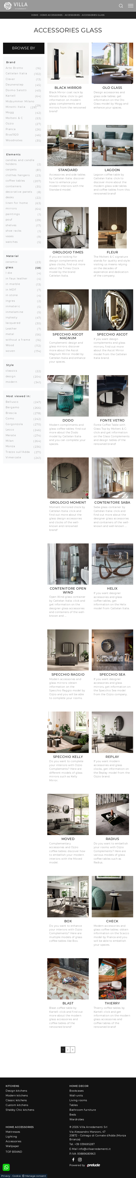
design (12, 376)
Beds (72, 1114)
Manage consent (35, 1175)
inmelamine (16, 312)
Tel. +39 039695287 (82, 1144)
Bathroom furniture (82, 1109)
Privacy (5, 1175)
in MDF (12, 289)
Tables (73, 1105)
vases (11, 236)
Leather (13, 328)
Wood (11, 345)
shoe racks (15, 230)
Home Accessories (51, 15)
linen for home (18, 203)
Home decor (79, 1086)
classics (13, 370)
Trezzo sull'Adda (19, 452)
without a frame (19, 339)
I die (10, 272)
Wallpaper (12, 1146)
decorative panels (20, 191)
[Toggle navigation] (130, 6)
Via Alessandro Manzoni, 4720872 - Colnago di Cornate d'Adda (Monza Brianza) (97, 1135)
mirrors (13, 208)
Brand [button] (11, 62)
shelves (12, 225)
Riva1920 (13, 134)
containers (15, 186)
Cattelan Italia (18, 73)
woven (12, 350)
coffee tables (17, 180)
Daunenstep (16, 84)
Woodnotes (15, 140)
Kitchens (12, 1086)
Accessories (72, 15)
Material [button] (12, 256)
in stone (13, 295)
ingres (12, 300)
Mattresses (13, 1131)
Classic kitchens (16, 1100)
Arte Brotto (16, 68)
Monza (12, 446)
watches (13, 241)
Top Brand (14, 1151)
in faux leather (18, 278)
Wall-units (76, 1095)
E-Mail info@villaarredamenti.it (90, 1149)
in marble (14, 284)
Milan (11, 440)
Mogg (11, 112)
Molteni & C (16, 118)
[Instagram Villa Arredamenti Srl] (79, 1159)
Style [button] (10, 365)
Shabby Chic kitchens (20, 1109)
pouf (10, 219)
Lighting (11, 1136)
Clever (12, 79)
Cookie (16, 1175)
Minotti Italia (17, 106)
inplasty (13, 317)
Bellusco (13, 401)
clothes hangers (19, 175)
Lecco (11, 429)
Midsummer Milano (21, 101)
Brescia (13, 413)
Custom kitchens (17, 1105)
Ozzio (11, 123)
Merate (12, 435)
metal (11, 334)
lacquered (14, 323)
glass (11, 267)
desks (11, 197)
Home (34, 15)
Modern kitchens (17, 1095)
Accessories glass (93, 15)
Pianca (12, 129)
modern (13, 381)
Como (11, 418)
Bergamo (14, 407)
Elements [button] (13, 154)
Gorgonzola (16, 424)
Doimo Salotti (18, 90)
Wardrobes (76, 1119)
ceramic (13, 261)
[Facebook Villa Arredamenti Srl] (72, 1159)
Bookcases (76, 1090)
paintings (14, 214)
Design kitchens (16, 1090)
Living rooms (78, 1100)
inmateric (14, 306)
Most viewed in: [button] (18, 396)
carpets (13, 169)
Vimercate (15, 457)
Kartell (12, 95)
